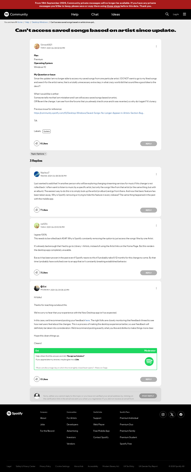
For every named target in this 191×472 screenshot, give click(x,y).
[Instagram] (163, 414)
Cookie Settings (62, 466)
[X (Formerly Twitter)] (172, 414)
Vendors (71, 443)
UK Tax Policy (128, 466)
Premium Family (127, 430)
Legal (9, 466)
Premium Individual (129, 418)
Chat (95, 14)
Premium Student (128, 437)
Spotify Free (126, 443)
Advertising (72, 430)
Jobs (42, 424)
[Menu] (184, 14)
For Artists (72, 418)
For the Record (47, 430)
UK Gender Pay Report (148, 466)
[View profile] (37, 46)
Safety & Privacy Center (25, 466)
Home (20, 22)
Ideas (115, 14)
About (43, 418)
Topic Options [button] (37, 153)
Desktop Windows (40, 22)
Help (74, 14)
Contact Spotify (101, 437)
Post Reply (148, 396)
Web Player (99, 424)
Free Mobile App (101, 430)
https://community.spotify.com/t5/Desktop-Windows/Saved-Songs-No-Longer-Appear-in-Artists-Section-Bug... (89, 112)
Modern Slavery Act (110, 466)
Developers (72, 424)
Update (46, 131)
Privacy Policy (45, 466)
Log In (176, 14)
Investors (71, 437)
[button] (156, 46)
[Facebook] (181, 414)
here (87, 320)
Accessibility (93, 466)
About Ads (78, 466)
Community (19, 14)
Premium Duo (126, 424)
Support (97, 418)
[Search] (167, 14)
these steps (113, 6)
